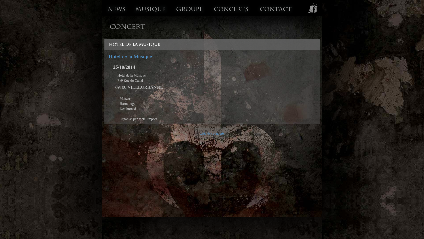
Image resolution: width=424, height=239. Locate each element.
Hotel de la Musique (130, 56)
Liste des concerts (212, 133)
